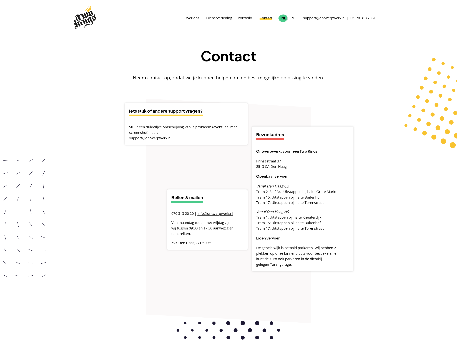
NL (283, 17)
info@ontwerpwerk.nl (215, 213)
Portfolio (245, 17)
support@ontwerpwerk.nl (324, 17)
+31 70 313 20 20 (362, 17)
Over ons (191, 17)
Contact (266, 17)
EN (292, 17)
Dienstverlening (219, 17)
